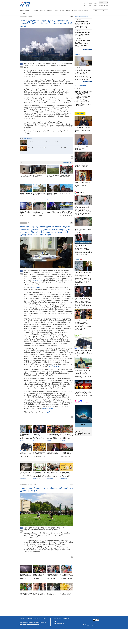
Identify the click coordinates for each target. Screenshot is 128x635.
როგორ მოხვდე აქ (67, 162)
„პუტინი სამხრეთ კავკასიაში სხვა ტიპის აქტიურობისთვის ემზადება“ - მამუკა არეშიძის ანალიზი (82, 129)
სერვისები (37, 618)
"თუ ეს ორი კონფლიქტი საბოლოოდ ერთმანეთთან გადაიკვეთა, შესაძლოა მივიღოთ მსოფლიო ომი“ (81, 166)
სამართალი (35, 10)
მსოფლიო (49, 10)
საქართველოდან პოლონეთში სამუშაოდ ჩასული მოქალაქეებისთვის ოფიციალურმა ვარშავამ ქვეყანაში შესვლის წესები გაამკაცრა (66, 456)
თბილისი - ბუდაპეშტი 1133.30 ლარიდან (52, 194)
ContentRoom (69, 462)
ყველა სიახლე (87, 49)
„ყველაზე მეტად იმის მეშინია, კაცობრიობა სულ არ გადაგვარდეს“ (82, 148)
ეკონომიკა (62, 10)
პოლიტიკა (27, 10)
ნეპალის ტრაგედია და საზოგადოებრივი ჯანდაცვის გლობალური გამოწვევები (39, 576)
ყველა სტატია (87, 81)
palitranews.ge (50, 458)
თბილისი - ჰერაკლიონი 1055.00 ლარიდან (39, 194)
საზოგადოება (42, 10)
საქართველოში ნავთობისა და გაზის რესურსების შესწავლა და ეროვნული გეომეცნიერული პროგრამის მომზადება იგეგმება (83, 393)
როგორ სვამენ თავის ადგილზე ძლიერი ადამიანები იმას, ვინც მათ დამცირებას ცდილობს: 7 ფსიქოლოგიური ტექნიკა (53, 594)
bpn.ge (21, 458)
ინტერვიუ (77, 54)
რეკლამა (43, 618)
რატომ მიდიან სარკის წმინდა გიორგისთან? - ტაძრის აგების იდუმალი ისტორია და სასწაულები (83, 184)
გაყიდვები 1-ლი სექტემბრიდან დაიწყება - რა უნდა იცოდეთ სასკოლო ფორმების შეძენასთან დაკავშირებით (26, 455)
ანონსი (86, 10)
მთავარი (22, 10)
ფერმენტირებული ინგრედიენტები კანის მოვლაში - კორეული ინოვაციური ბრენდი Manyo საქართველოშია (65, 475)
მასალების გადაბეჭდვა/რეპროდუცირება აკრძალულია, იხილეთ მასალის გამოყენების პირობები (33, 623)
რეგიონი (56, 10)
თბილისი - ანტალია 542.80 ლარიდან (26, 194)
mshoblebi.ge (49, 580)
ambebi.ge (22, 440)
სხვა (21, 13)
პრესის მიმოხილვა (80, 85)
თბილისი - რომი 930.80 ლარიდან (65, 194)
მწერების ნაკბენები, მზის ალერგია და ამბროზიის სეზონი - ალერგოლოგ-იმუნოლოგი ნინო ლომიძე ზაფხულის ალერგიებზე (39, 475)
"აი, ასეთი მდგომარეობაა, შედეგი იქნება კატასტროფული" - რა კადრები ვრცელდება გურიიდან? (39, 214)
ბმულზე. (48, 412)
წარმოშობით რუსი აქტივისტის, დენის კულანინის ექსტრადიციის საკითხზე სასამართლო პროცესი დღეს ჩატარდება (83, 43)
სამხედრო (74, 10)
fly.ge (21, 199)
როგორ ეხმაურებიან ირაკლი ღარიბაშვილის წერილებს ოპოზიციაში (52, 453)
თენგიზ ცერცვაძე (37, 280)
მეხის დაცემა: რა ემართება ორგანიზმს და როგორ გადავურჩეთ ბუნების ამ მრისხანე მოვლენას (25, 577)
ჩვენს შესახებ (29, 618)
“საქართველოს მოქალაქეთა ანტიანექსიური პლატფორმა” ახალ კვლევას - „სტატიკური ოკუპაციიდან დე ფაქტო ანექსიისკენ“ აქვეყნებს (82, 24)
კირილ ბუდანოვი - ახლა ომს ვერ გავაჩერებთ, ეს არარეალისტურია (44, 141)
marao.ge (21, 597)
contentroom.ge (23, 478)
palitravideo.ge (22, 216)
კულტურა (80, 10)
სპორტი (68, 10)
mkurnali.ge (22, 580)
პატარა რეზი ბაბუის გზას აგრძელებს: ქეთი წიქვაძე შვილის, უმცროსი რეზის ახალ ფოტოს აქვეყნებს (26, 594)
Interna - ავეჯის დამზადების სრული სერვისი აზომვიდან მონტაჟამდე (26, 474)
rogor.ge (48, 597)
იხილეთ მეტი (45, 152)
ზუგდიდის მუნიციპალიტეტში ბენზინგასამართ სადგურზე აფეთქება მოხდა (82, 34)
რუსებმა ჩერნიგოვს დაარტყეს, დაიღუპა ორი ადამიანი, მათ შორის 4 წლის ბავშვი (47, 147)
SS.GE (22, 162)
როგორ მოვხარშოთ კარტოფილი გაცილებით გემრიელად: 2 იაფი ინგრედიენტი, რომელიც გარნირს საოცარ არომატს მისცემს (66, 595)
